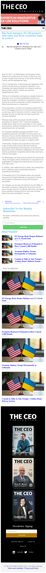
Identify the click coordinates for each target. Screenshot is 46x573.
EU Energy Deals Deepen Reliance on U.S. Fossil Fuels (29, 237)
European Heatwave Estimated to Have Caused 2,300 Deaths (28, 245)
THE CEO (14, 6)
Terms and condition (15, 568)
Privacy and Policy (31, 568)
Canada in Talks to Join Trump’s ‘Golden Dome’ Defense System (28, 260)
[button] (43, 28)
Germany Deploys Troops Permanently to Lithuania (25, 252)
